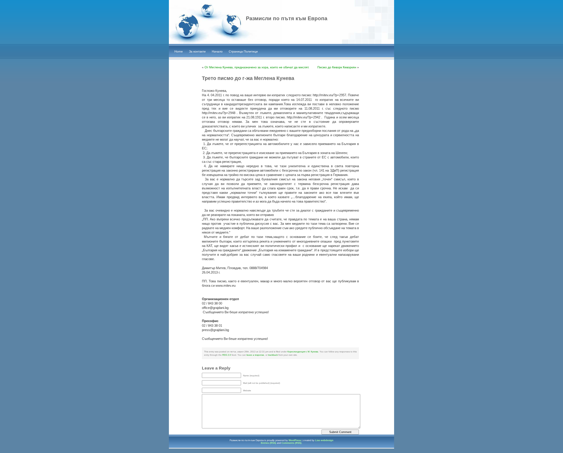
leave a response (255, 355)
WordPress (295, 440)
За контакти (197, 51)
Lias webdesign (324, 440)
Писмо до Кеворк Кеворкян (336, 67)
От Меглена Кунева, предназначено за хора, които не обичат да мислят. (257, 67)
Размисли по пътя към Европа (286, 18)
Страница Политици (243, 51)
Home (178, 51)
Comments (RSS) (292, 443)
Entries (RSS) (268, 443)
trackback (273, 355)
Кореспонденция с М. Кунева (302, 351)
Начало (217, 51)
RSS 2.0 (226, 355)
